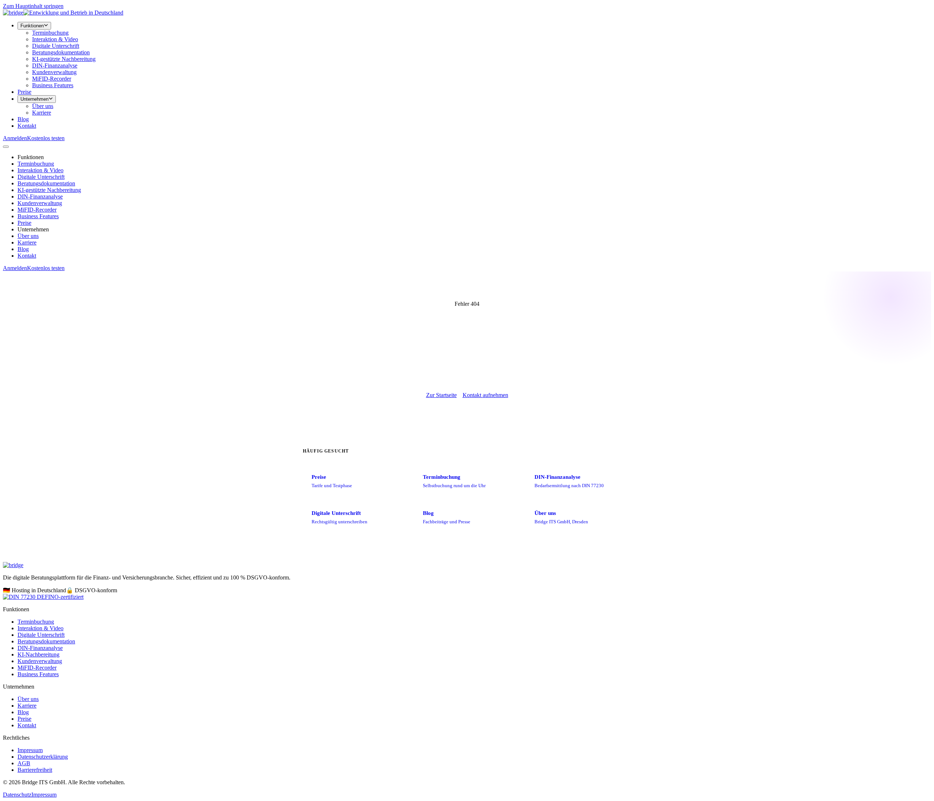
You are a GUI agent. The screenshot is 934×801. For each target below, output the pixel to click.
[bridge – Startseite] (13, 12)
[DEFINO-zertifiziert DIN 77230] (43, 597)
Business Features (52, 85)
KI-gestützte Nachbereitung (64, 59)
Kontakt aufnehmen (485, 395)
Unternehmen (34, 99)
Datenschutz (17, 795)
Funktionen (32, 25)
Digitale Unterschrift (55, 46)
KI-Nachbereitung (38, 654)
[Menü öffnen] (6, 147)
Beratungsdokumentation (61, 52)
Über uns (42, 106)
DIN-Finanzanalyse (54, 65)
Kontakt (27, 126)
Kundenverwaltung (54, 72)
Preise (24, 92)
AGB (24, 763)
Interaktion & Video (55, 39)
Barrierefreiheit (35, 770)
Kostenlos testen (46, 138)
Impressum (30, 750)
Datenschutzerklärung (43, 757)
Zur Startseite (441, 395)
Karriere (41, 112)
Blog (23, 119)
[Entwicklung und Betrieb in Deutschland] (73, 12)
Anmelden (15, 138)
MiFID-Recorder (51, 79)
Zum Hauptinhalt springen (33, 6)
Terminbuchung (50, 33)
